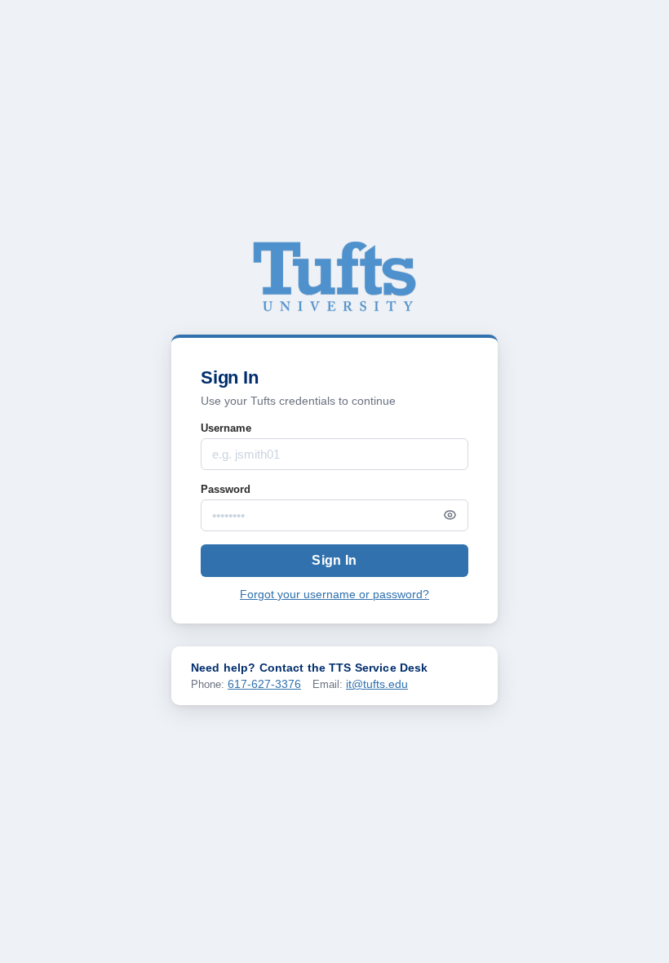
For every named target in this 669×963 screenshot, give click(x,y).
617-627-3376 (264, 683)
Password (225, 489)
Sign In (334, 560)
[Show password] (450, 515)
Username (226, 428)
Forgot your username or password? (334, 594)
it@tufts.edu (377, 683)
